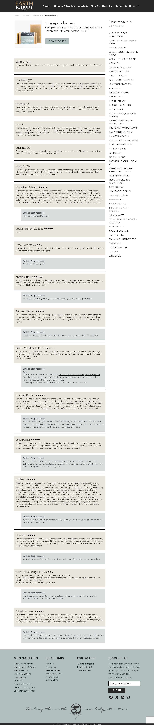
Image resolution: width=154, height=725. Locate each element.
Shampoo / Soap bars (24, 687)
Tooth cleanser (118, 247)
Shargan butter (118, 199)
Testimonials (36, 16)
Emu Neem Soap (117, 101)
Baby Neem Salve (118, 75)
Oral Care (18, 680)
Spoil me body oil (118, 231)
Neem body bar (117, 148)
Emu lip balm (116, 96)
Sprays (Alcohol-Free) (24, 690)
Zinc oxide (115, 256)
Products (25, 16)
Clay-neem (115, 88)
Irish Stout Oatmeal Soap (123, 128)
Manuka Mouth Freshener (123, 140)
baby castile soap (119, 71)
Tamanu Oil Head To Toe (122, 239)
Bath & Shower (21, 670)
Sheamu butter (117, 203)
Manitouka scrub (119, 136)
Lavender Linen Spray (121, 132)
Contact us (51, 667)
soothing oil (116, 226)
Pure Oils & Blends (22, 684)
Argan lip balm (117, 47)
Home (16, 16)
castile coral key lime (121, 80)
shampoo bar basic (119, 191)
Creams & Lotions (22, 674)
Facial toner (116, 109)
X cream (113, 251)
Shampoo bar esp (51, 16)
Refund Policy (52, 677)
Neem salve (115, 153)
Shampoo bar (116, 187)
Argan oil (114, 63)
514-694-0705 (84, 670)
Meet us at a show (54, 674)
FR (137, 6)
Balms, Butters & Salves (25, 667)
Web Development (87, 724)
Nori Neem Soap (117, 157)
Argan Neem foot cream (122, 59)
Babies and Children (23, 663)
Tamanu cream (117, 235)
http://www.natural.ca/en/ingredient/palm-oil (79, 374)
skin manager (116, 215)
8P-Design (97, 724)
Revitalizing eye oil (120, 175)
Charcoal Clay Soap (120, 84)
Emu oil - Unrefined (120, 105)
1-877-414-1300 (84, 667)
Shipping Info (52, 680)
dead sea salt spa (118, 92)
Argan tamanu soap (120, 67)
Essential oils (20, 677)
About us (50, 663)
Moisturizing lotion (120, 144)
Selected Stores (53, 670)
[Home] (25, 5)
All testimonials (117, 26)
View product (57, 41)
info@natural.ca (85, 663)
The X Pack (115, 243)
